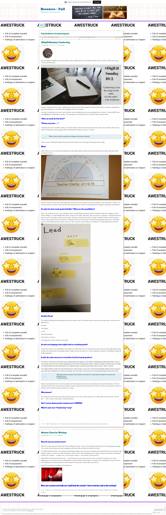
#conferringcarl (65, 423)
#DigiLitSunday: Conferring (55, 42)
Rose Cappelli (99, 490)
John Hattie (85, 423)
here (117, 60)
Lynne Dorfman (78, 490)
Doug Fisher (79, 423)
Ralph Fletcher (91, 490)
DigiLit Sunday (49, 423)
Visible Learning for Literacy (100, 423)
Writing (55, 423)
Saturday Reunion (107, 490)
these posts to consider (114, 446)
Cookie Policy (31, 510)
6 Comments (61, 45)
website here (67, 448)
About (41, 25)
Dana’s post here (58, 129)
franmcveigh (45, 45)
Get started (97, 2)
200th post (64, 490)
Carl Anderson (72, 423)
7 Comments (60, 435)
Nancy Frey (91, 423)
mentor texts (85, 490)
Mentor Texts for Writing (54, 432)
